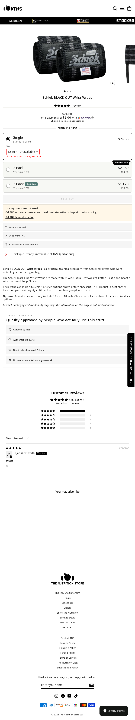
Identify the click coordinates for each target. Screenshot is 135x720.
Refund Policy (67, 652)
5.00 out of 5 (77, 400)
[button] (62, 105)
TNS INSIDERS (67, 622)
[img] (13, 448)
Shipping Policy (67, 647)
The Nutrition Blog (67, 662)
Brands (67, 607)
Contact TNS (67, 638)
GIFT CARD (67, 627)
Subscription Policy (67, 667)
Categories (67, 602)
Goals (68, 597)
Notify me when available (131, 360)
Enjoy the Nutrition (67, 612)
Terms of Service (68, 657)
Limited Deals (67, 617)
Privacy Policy (67, 643)
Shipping (55, 120)
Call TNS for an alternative (19, 217)
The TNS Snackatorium (67, 592)
